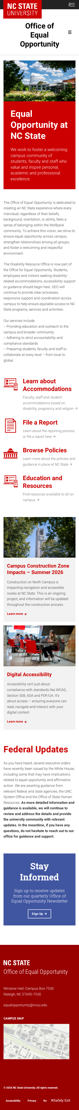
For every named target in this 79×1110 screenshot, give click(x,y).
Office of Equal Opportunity (39, 34)
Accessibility (13, 1100)
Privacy (32, 1100)
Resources (49, 1100)
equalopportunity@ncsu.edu (25, 1005)
